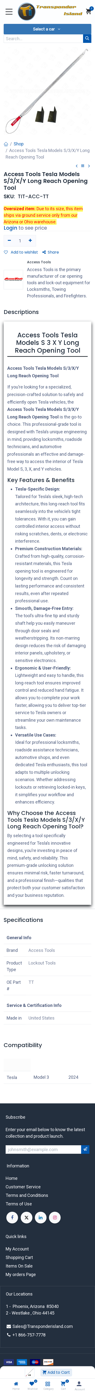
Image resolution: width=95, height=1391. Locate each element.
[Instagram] (55, 1217)
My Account (17, 1248)
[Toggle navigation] (9, 11)
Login (10, 228)
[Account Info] (79, 1384)
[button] (47, 29)
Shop (19, 143)
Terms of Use (19, 1203)
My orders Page (21, 1274)
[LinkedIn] (41, 1217)
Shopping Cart (19, 1257)
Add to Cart (58, 1372)
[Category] (47, 1383)
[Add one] (30, 240)
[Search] (87, 38)
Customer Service (23, 1186)
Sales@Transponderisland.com (42, 1326)
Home (12, 1178)
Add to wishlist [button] (24, 252)
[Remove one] (9, 240)
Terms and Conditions (27, 1195)
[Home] (16, 1383)
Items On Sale (19, 1265)
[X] (26, 1217)
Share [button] (53, 252)
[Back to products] (83, 166)
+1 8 (16, 1334)
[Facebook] (12, 1217)
